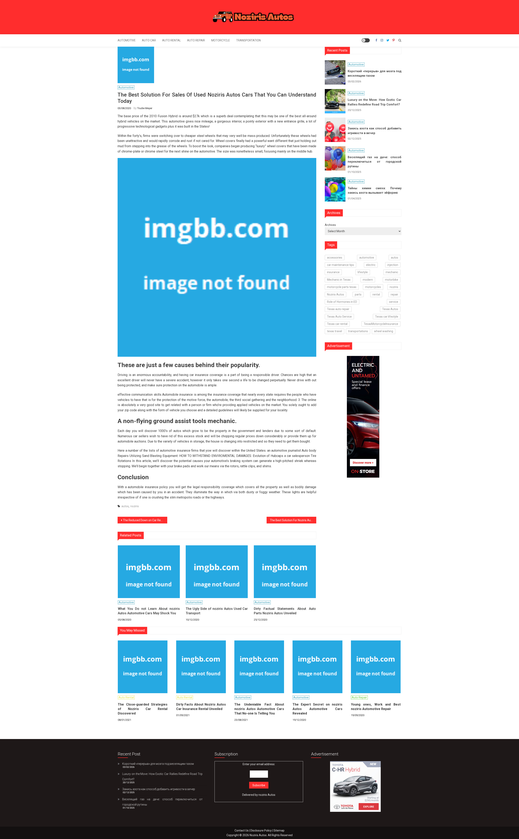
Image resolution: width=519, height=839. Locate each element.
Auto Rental (171, 40)
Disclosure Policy (261, 830)
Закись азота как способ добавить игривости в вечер (374, 131)
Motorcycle (220, 40)
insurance (333, 272)
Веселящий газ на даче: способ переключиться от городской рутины (374, 161)
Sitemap (278, 830)
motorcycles (373, 287)
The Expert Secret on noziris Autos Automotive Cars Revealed (317, 709)
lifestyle (363, 272)
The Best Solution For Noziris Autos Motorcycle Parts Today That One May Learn (293, 520)
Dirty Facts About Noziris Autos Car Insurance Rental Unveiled (201, 707)
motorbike (391, 279)
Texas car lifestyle (386, 316)
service (393, 301)
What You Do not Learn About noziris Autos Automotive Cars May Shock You (149, 611)
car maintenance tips (340, 264)
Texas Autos (390, 309)
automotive (366, 257)
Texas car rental (337, 324)
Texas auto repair (338, 309)
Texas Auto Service (339, 316)
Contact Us (242, 830)
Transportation (248, 40)
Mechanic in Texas (339, 279)
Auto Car (149, 40)
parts (358, 294)
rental (376, 294)
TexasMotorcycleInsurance (381, 324)
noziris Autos (266, 794)
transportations (358, 331)
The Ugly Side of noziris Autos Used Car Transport (217, 611)
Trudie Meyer (144, 108)
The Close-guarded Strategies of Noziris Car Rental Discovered (142, 709)
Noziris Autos (335, 294)
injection (392, 264)
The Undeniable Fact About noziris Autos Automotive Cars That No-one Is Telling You (259, 709)
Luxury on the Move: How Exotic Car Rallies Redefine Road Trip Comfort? (374, 102)
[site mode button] (366, 40)
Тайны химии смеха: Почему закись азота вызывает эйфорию (374, 190)
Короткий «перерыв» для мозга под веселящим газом (374, 73)
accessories (334, 257)
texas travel (334, 331)
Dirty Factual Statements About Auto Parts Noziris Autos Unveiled (285, 611)
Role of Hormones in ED (342, 301)
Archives (330, 225)
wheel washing (383, 331)
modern (368, 279)
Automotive (127, 40)
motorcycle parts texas (341, 287)
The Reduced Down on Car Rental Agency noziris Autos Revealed (145, 520)
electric (370, 264)
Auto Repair (196, 40)
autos (125, 506)
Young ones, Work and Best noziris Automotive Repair (376, 707)
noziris (134, 506)
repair (394, 294)
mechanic (392, 272)
